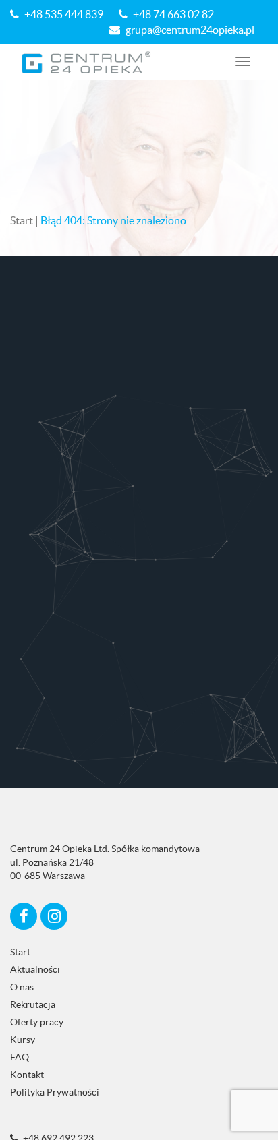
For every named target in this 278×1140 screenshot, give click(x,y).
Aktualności (35, 969)
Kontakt (27, 1074)
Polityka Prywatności (54, 1092)
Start (21, 220)
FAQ (19, 1057)
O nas (22, 987)
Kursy (22, 1039)
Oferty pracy (36, 1022)
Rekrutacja (32, 1004)
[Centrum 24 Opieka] (86, 62)
